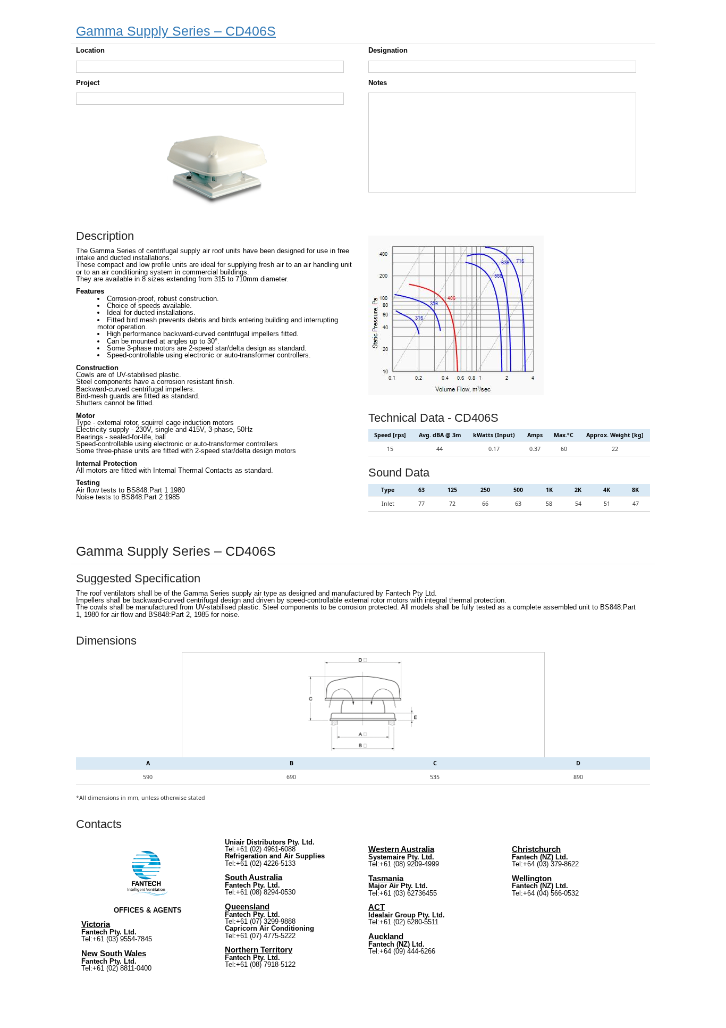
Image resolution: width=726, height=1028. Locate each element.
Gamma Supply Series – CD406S (176, 30)
